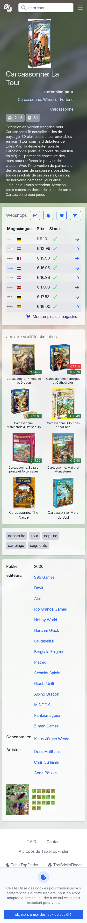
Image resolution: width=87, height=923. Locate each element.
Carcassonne (61, 109)
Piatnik (40, 662)
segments (38, 545)
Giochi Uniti (44, 683)
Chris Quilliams (46, 762)
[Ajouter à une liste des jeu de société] (62, 215)
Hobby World (45, 619)
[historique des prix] (35, 215)
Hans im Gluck (46, 630)
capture (50, 535)
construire (16, 535)
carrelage (16, 545)
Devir (38, 587)
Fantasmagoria (47, 715)
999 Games (44, 577)
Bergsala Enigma (48, 651)
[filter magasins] (75, 215)
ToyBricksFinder (67, 864)
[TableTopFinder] (9, 7)
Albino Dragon (46, 694)
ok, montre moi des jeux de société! (43, 914)
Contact (54, 841)
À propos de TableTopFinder (43, 851)
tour (34, 535)
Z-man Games (46, 726)
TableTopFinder (24, 864)
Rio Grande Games (50, 609)
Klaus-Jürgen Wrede (51, 738)
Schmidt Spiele (47, 672)
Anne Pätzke (45, 772)
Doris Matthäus (47, 751)
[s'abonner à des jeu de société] (48, 215)
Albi (37, 598)
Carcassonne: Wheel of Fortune (45, 99)
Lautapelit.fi (44, 641)
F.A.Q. (32, 841)
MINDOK (42, 704)
